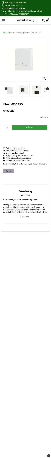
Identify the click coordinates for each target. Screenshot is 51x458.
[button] (47, 20)
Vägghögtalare (23, 32)
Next (47, 88)
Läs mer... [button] (44, 117)
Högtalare (11, 32)
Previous (6, 88)
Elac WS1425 (36, 32)
